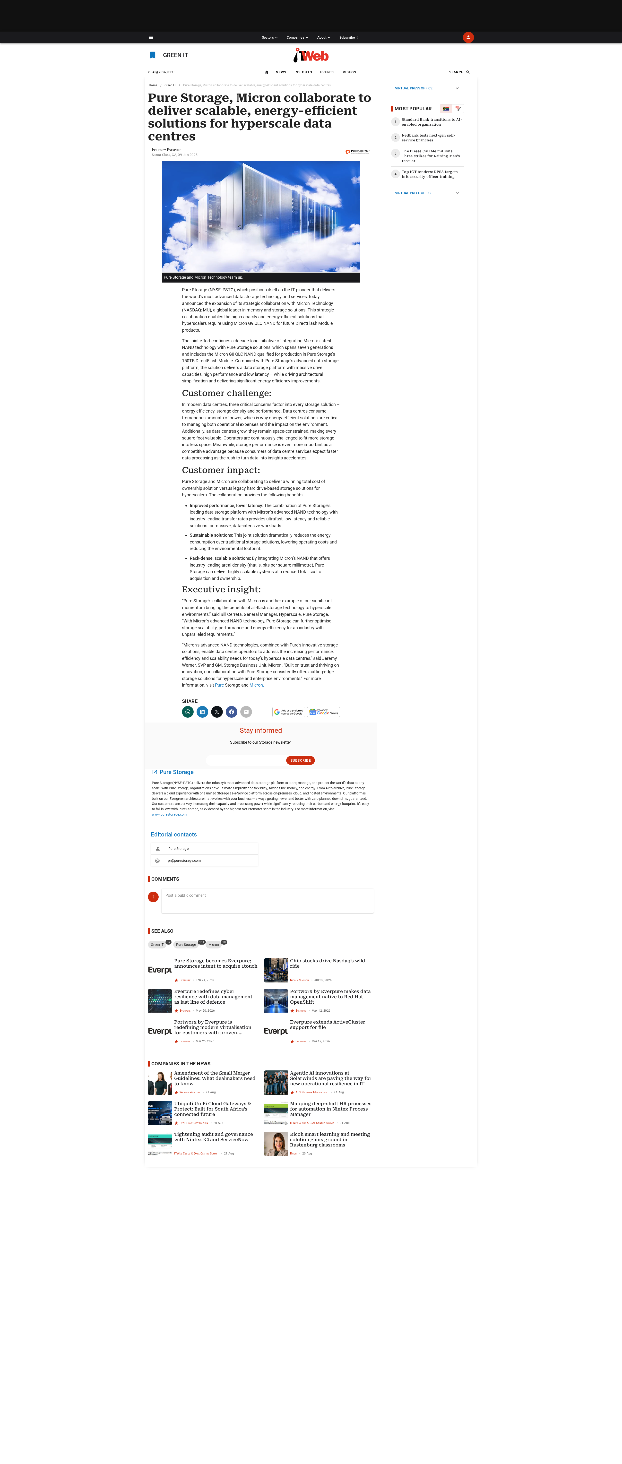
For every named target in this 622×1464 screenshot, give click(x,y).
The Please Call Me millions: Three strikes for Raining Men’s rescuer (431, 156)
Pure (219, 685)
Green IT (170, 85)
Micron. (257, 685)
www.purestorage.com (169, 814)
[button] (151, 37)
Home (153, 85)
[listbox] (204, 854)
